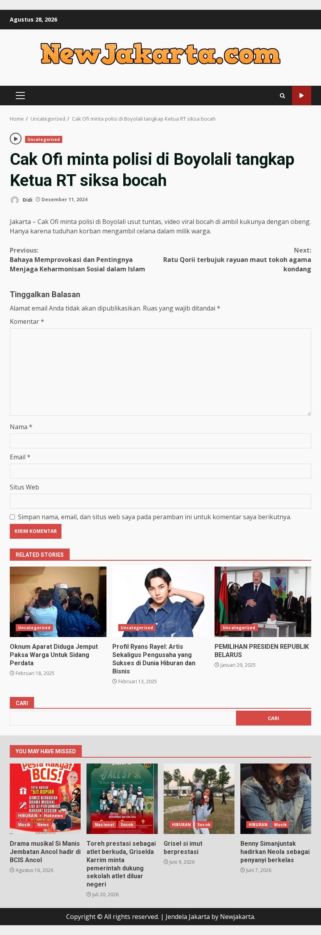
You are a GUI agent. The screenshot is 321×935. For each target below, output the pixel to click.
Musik (24, 824)
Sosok (127, 824)
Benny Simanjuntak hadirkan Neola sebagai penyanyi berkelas (275, 799)
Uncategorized (43, 139)
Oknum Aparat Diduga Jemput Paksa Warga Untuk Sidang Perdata (58, 602)
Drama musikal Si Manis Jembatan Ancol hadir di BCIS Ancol (45, 799)
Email (20, 457)
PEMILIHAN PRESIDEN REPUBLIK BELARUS (263, 602)
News (43, 824)
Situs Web (24, 487)
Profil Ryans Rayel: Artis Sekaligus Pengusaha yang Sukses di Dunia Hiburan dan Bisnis (160, 602)
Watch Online (301, 95)
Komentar (27, 321)
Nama (21, 426)
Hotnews (53, 815)
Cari (22, 703)
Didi (27, 199)
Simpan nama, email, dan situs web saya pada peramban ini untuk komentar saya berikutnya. (154, 517)
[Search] (282, 95)
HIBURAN (27, 815)
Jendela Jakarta (188, 916)
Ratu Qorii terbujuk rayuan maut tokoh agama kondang (237, 259)
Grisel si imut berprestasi (199, 799)
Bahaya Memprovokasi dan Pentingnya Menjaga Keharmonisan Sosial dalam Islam (77, 259)
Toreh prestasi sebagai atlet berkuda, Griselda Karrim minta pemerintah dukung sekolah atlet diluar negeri (122, 799)
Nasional (104, 824)
